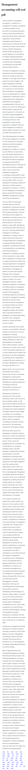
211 (17, 756)
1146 (17, 753)
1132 (8, 762)
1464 (12, 768)
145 (7, 758)
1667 (4, 762)
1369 (4, 751)
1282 (8, 766)
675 (13, 756)
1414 (21, 758)
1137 (13, 762)
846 (7, 760)
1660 (4, 756)
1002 (4, 764)
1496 (16, 760)
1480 (8, 756)
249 (24, 766)
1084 (12, 758)
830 (17, 762)
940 (7, 768)
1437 (12, 764)
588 (16, 766)
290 (3, 766)
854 (13, 753)
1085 (21, 764)
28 (3, 760)
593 (8, 764)
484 (3, 768)
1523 (12, 751)
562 (16, 751)
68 (7, 751)
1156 (4, 753)
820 (21, 756)
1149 (11, 760)
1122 (21, 751)
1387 (8, 753)
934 (12, 766)
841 (21, 753)
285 (16, 758)
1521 (22, 762)
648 (17, 764)
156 (3, 758)
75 (20, 766)
